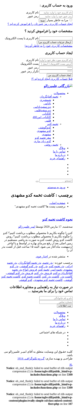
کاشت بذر (67, 276)
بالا (71, 364)
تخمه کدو (43, 269)
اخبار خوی (42, 256)
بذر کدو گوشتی (29, 266)
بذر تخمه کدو (56, 266)
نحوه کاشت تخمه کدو (57, 219)
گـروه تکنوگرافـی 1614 (31, 358)
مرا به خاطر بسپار (57, 20)
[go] (37, 181)
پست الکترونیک (29, 63)
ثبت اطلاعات (64, 305)
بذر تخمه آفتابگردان (29, 262)
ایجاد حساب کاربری (61, 23)
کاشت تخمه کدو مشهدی (48, 279)
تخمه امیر (56, 269)
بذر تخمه (48, 262)
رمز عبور (33, 16)
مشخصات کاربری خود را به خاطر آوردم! (49, 45)
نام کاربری (32, 12)
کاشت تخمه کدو (31, 276)
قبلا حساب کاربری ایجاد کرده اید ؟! (52, 78)
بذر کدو (43, 266)
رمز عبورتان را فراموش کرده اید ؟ (28, 23)
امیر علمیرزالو (26, 226)
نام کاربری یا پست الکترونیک (22, 38)
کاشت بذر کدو (50, 276)
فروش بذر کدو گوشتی (19, 273)
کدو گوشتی (25, 279)
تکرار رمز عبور (30, 71)
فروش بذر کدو (43, 273)
